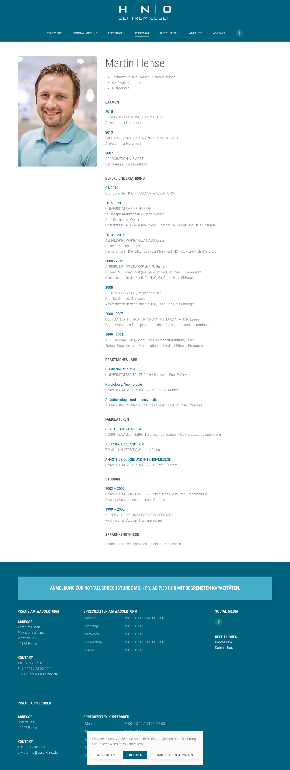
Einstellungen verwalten (174, 755)
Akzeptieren (106, 755)
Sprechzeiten (169, 33)
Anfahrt (195, 33)
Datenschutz (224, 648)
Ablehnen (135, 755)
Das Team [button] (142, 33)
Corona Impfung (84, 33)
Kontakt (219, 33)
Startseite (54, 33)
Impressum (223, 642)
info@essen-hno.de (43, 674)
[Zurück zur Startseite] (145, 12)
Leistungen (116, 33)
